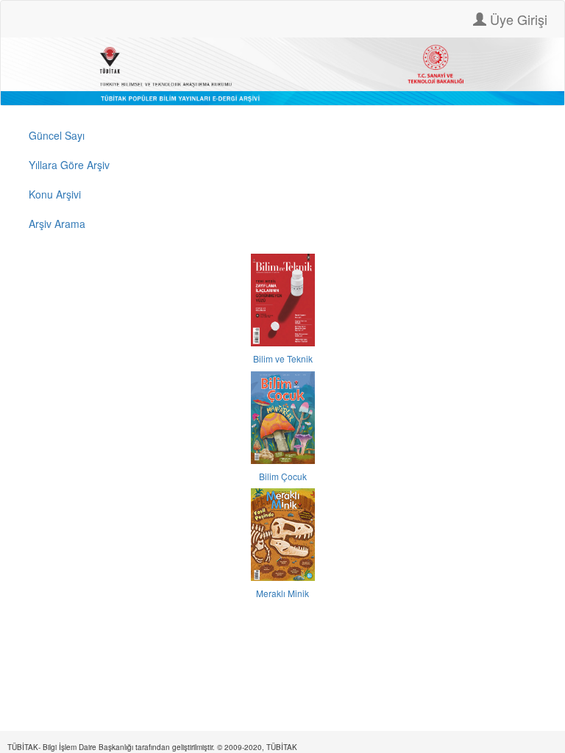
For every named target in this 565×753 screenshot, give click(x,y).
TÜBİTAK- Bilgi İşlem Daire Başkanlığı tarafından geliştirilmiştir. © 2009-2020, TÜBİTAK (152, 747)
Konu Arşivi (55, 194)
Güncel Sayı (57, 135)
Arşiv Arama (57, 223)
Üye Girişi (516, 19)
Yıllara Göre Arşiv (69, 164)
